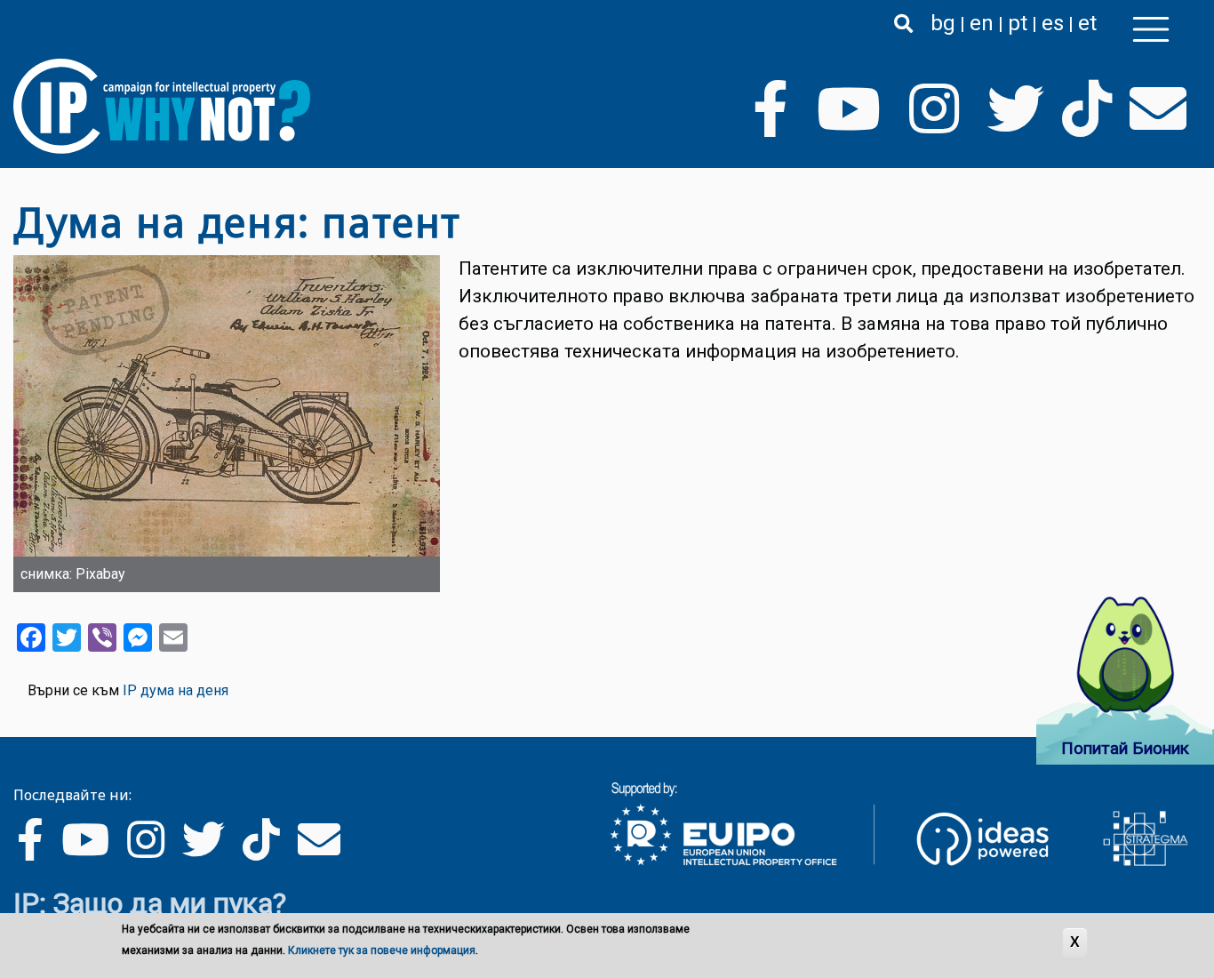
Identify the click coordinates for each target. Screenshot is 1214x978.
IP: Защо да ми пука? (149, 903)
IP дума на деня (175, 690)
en (982, 23)
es (1053, 23)
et (1087, 23)
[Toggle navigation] (1151, 29)
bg (942, 23)
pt (1017, 23)
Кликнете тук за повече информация (381, 950)
